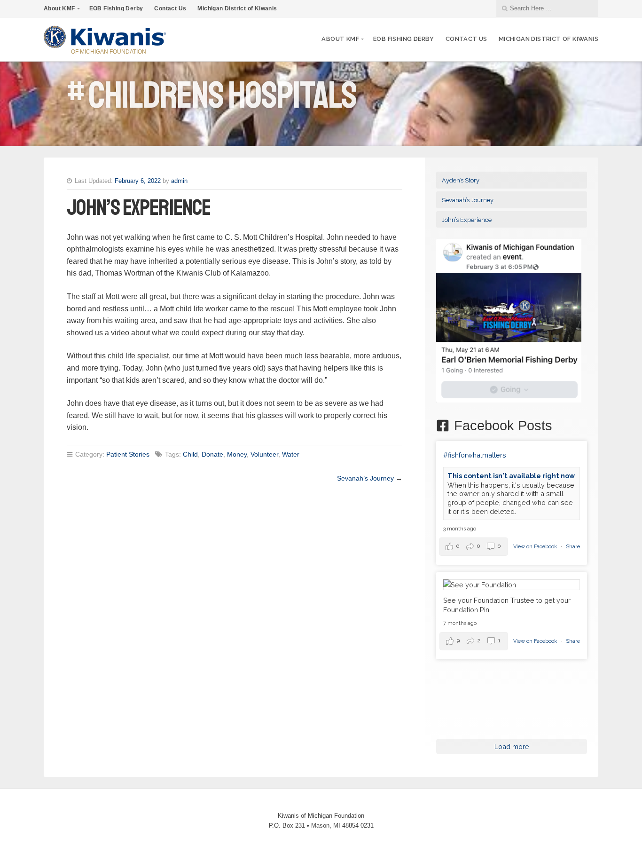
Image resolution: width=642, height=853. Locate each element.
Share (573, 547)
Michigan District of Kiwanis (237, 8)
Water (290, 454)
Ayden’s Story (460, 180)
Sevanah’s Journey (365, 478)
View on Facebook (535, 547)
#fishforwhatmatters (474, 455)
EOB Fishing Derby (116, 8)
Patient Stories (127, 454)
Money (237, 454)
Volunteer (264, 454)
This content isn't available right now (511, 476)
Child (190, 454)
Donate (212, 454)
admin (179, 180)
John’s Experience (467, 219)
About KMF (59, 8)
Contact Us (170, 8)
